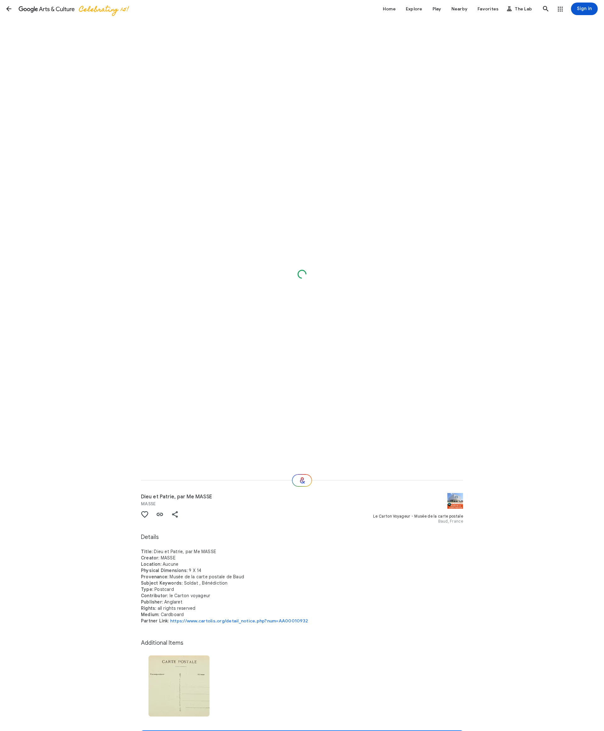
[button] (8, 8)
